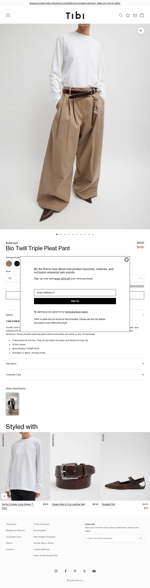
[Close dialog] (126, 259)
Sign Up (75, 301)
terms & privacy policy (76, 311)
